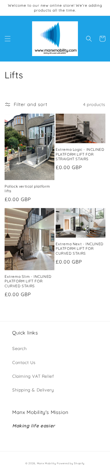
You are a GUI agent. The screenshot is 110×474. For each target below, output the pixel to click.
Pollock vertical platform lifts (27, 188)
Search (19, 348)
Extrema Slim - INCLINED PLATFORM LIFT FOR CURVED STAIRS (28, 281)
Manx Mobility (47, 463)
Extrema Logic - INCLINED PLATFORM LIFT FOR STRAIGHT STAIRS (80, 154)
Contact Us (24, 362)
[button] (7, 38)
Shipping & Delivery (33, 390)
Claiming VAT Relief (33, 376)
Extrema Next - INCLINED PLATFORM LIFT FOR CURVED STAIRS (80, 249)
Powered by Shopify (71, 463)
